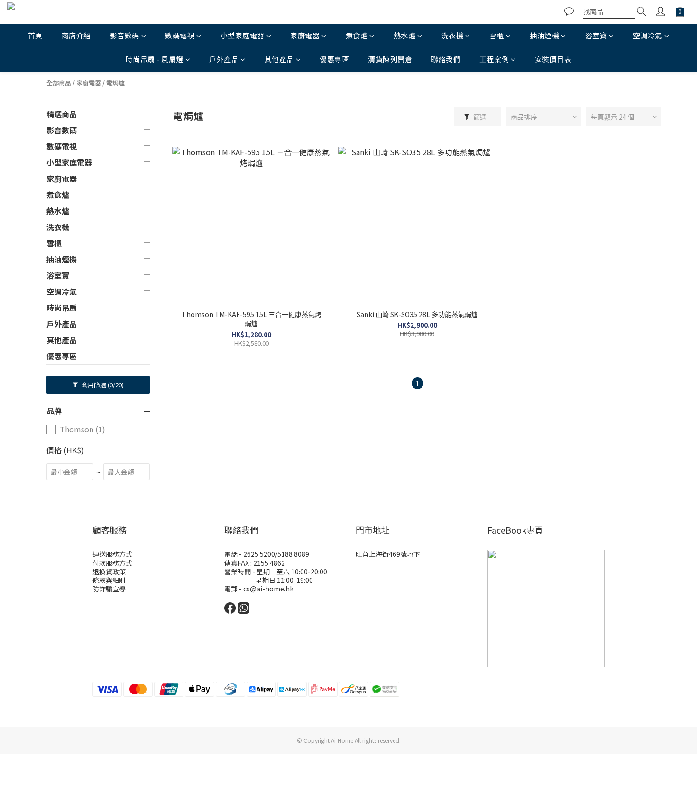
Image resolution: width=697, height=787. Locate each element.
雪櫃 (496, 35)
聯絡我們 (445, 59)
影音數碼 (124, 35)
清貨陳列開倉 (390, 59)
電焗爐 (115, 82)
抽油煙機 (544, 35)
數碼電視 (179, 35)
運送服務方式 (112, 554)
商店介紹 (76, 35)
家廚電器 (305, 35)
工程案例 (494, 59)
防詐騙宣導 (109, 588)
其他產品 (279, 59)
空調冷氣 (647, 35)
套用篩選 (102, 384)
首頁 (35, 35)
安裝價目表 (553, 59)
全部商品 (58, 82)
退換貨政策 (109, 571)
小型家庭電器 (242, 35)
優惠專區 (334, 59)
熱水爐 (405, 35)
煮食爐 (357, 35)
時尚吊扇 (61, 307)
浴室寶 (596, 35)
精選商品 (61, 114)
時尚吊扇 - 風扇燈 (154, 59)
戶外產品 (223, 59)
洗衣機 (452, 35)
